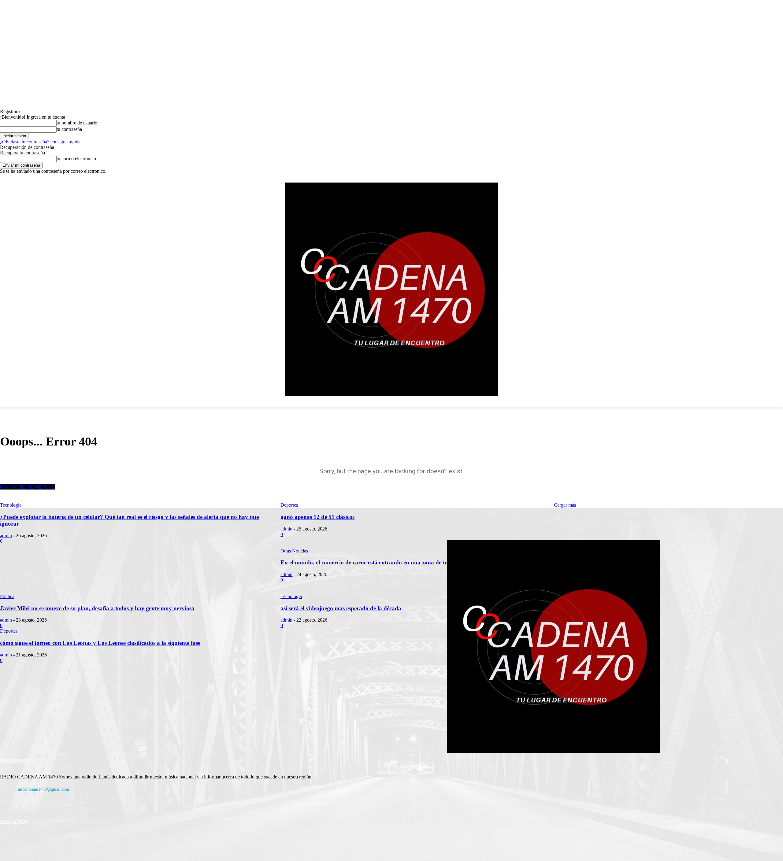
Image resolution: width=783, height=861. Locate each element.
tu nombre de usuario (77, 122)
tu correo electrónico (76, 158)
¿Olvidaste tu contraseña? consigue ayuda (40, 141)
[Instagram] (53, 838)
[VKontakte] (69, 838)
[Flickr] (37, 838)
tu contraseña (69, 129)
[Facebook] (22, 838)
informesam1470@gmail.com (43, 789)
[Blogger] (6, 838)
